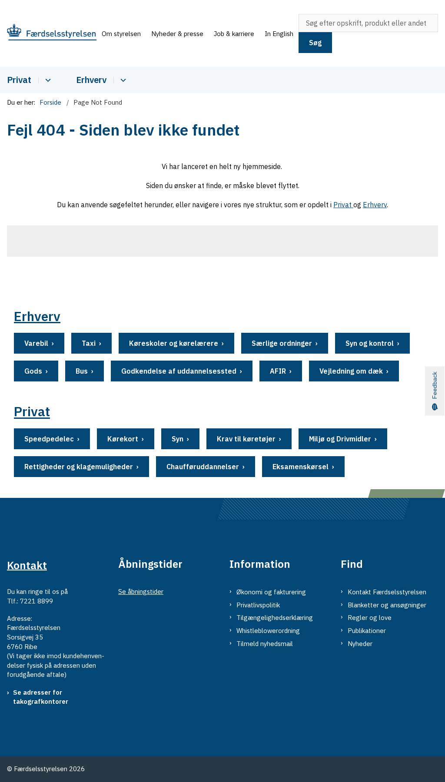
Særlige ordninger (282, 343)
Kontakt (27, 565)
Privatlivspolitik (258, 605)
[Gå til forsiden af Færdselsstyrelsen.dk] (48, 33)
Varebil (36, 343)
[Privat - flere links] (46, 80)
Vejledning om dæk (351, 371)
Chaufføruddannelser (202, 466)
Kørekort (122, 438)
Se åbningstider (140, 591)
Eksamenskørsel (300, 466)
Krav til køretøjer (246, 438)
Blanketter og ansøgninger (387, 605)
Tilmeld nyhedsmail (264, 644)
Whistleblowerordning (268, 630)
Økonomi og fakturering (271, 592)
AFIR (278, 371)
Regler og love (370, 617)
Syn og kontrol (369, 343)
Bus (82, 371)
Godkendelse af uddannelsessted (178, 371)
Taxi (89, 343)
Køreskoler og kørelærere (173, 343)
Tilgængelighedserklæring (274, 617)
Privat (19, 80)
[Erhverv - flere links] (121, 80)
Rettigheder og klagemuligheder (78, 466)
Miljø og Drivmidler (340, 438)
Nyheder (360, 644)
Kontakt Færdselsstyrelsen (387, 592)
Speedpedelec (49, 438)
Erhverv (91, 80)
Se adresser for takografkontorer (40, 697)
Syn (177, 438)
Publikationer (367, 630)
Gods (33, 371)
